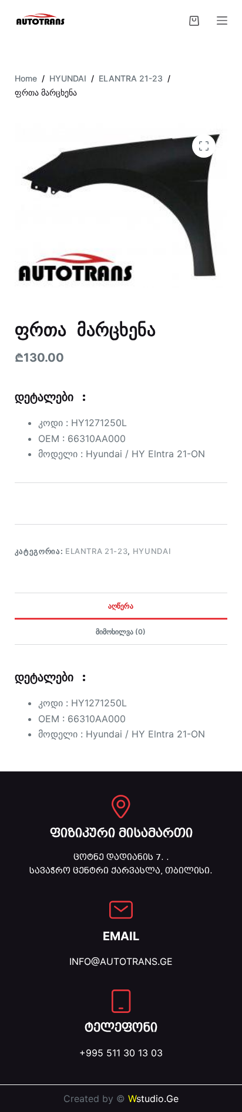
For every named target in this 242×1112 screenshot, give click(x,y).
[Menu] (222, 20)
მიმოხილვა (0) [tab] (121, 631)
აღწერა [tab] (120, 605)
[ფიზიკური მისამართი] (121, 806)
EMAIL (121, 936)
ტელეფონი (121, 1028)
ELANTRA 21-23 (96, 551)
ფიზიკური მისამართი (121, 833)
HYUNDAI (152, 551)
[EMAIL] (121, 909)
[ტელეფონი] (121, 1001)
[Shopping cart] (194, 21)
